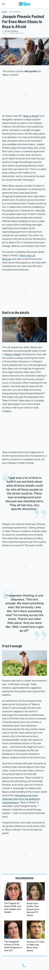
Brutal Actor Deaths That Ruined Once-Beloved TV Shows (33, 909)
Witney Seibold (11, 31)
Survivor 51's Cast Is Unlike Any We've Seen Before (35, 946)
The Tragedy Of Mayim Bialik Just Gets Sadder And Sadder (12, 908)
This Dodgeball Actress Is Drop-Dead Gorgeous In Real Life (13, 946)
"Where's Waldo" (13, 354)
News (4, 12)
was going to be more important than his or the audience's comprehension (21, 799)
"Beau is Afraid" (31, 115)
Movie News (14, 12)
